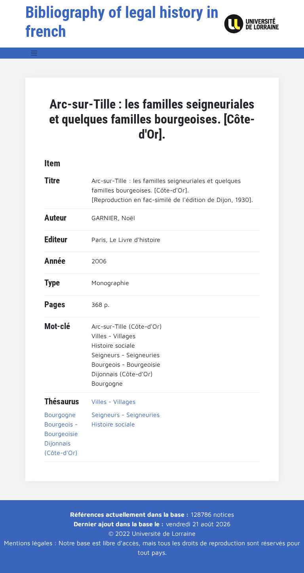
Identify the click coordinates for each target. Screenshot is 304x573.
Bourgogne (60, 414)
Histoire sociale (113, 424)
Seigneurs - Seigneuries (125, 414)
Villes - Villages (113, 401)
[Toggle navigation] (34, 53)
